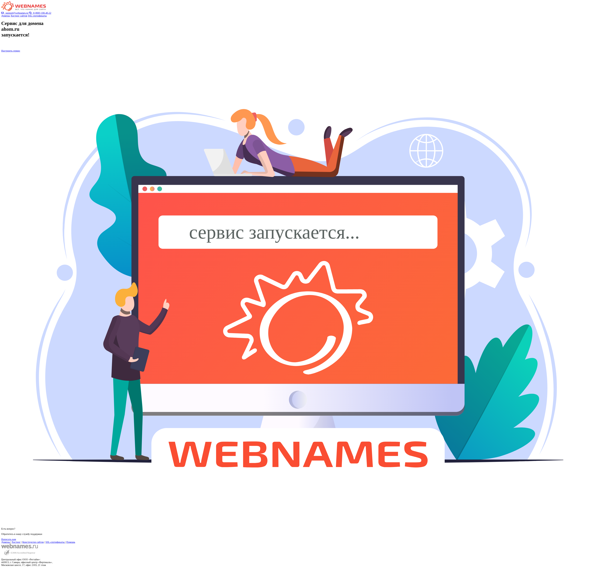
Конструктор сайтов (33, 542)
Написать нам (8, 539)
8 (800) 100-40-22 (41, 13)
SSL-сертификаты (55, 542)
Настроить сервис (10, 50)
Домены (5, 15)
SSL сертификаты (37, 15)
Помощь (70, 542)
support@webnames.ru (16, 13)
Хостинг (16, 542)
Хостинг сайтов (19, 15)
